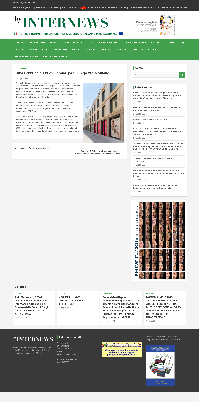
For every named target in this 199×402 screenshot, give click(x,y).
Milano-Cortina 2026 (26, 56)
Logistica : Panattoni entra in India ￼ (35, 148)
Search (182, 75)
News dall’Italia (59, 43)
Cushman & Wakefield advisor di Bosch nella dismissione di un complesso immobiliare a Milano (97, 152)
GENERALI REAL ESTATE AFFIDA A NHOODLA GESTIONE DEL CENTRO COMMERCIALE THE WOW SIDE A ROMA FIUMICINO (158, 132)
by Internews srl (40, 7)
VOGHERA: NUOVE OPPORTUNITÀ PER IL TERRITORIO (71, 300)
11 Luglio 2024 (108, 321)
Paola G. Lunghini (21, 7)
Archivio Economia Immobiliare (172, 7)
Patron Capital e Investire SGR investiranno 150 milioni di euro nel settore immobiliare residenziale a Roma (158, 173)
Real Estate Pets (139, 7)
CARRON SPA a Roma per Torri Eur (150, 119)
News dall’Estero (83, 43)
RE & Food (120, 49)
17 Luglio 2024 (65, 308)
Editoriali (156, 43)
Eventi (170, 43)
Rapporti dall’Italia (109, 43)
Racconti (72, 7)
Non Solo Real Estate (54, 56)
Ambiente (76, 49)
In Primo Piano (38, 43)
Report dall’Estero (136, 43)
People (46, 49)
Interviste (92, 49)
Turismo (106, 49)
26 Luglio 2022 (22, 78)
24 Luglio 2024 (21, 318)
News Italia (21, 69)
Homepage (20, 43)
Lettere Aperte (58, 7)
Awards (33, 49)
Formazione (60, 49)
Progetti (20, 49)
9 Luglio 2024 (152, 321)
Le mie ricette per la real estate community (107, 7)
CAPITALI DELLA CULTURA (143, 49)
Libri (152, 7)
